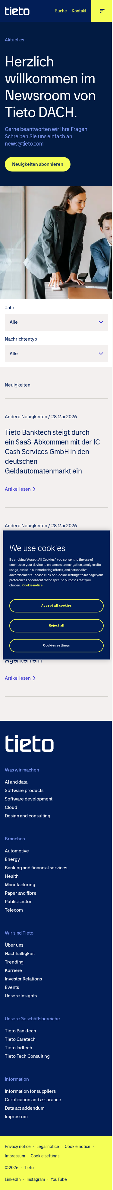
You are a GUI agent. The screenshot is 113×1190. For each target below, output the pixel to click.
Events (12, 987)
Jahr (9, 307)
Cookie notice (77, 1146)
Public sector (18, 901)
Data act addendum (25, 1108)
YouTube (59, 1179)
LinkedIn (13, 1179)
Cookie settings (45, 1156)
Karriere (13, 970)
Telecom (14, 910)
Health (12, 876)
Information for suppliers (30, 1091)
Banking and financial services (36, 868)
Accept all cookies (56, 605)
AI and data (16, 782)
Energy (12, 859)
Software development (28, 799)
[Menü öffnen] (102, 11)
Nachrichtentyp (21, 339)
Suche (61, 11)
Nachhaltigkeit (20, 953)
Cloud (11, 807)
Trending (14, 962)
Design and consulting (27, 816)
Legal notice (47, 1146)
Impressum (16, 1116)
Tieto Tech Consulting (27, 1056)
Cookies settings (56, 645)
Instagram (36, 1179)
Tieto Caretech (20, 1039)
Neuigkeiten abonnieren (37, 164)
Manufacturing (20, 884)
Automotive (17, 851)
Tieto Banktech (20, 1031)
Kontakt (79, 11)
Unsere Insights (21, 996)
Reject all (56, 625)
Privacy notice (18, 1146)
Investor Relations (23, 979)
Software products (24, 790)
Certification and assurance (33, 1099)
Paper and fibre (20, 893)
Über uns (14, 945)
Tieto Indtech (18, 1047)
